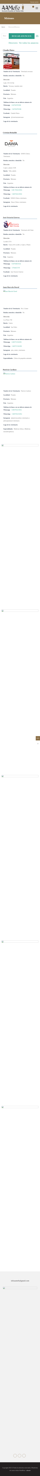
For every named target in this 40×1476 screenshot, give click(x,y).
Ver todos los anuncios (28, 43)
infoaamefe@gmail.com (20, 1281)
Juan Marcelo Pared (11, 287)
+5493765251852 (16, 410)
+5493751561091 (16, 342)
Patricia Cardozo (10, 370)
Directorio (13, 43)
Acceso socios (34, 2)
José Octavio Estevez (11, 217)
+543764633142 (16, 264)
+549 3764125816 (16, 190)
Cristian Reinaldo (10, 133)
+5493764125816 (16, 194)
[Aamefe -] (13, 8)
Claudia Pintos (8, 50)
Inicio (3, 27)
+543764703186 (16, 105)
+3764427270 (15, 268)
